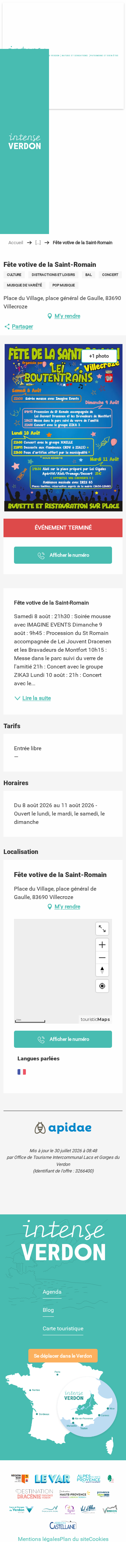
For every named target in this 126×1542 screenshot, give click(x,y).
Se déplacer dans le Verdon (63, 1356)
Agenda (52, 1291)
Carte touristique (63, 1328)
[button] (104, 55)
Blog (48, 1310)
